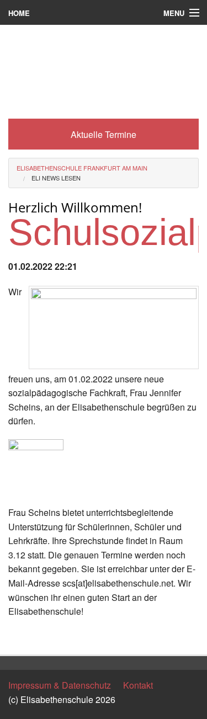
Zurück (21, 636)
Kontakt (138, 685)
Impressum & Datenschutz (59, 685)
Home (19, 13)
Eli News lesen (56, 177)
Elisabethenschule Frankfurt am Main (82, 167)
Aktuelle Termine (103, 134)
